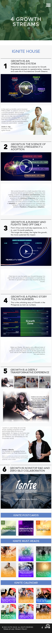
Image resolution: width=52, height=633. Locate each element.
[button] (26, 88)
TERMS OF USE (8, 629)
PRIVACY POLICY (21, 629)
